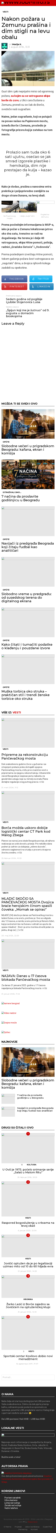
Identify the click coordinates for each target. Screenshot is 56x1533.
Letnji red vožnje (12, 1503)
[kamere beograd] (10, 1003)
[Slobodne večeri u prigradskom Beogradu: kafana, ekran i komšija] (28, 424)
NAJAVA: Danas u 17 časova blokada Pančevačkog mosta (25, 977)
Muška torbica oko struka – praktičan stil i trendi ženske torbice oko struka (25, 695)
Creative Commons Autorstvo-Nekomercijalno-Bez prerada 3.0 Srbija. (27, 1479)
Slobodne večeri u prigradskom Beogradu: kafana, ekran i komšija (27, 449)
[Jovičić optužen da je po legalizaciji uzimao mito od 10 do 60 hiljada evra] (28, 1246)
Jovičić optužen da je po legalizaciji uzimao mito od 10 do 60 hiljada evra (28, 1265)
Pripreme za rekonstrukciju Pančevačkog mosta (24, 756)
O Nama (7, 1527)
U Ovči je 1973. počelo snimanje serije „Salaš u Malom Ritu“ (28, 1171)
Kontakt (34, 1529)
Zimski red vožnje (12, 1505)
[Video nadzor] (8, 1013)
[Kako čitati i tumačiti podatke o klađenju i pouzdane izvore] (28, 622)
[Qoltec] (5, 1032)
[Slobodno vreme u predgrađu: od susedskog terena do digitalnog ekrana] (28, 572)
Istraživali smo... (12, 492)
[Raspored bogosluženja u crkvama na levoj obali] (28, 1199)
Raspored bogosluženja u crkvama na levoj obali (28, 1224)
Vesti (17, 712)
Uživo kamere (10, 1500)
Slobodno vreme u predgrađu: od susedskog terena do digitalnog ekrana (26, 597)
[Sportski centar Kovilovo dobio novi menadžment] (28, 1333)
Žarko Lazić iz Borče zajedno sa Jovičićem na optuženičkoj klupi (28, 1306)
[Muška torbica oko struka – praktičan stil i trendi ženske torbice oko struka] (28, 669)
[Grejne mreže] (9, 1023)
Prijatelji (18, 1527)
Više (41, 782)
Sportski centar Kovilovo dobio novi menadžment (28, 1357)
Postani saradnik (12, 1498)
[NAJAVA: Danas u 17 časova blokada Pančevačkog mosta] (28, 954)
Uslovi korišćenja (32, 1527)
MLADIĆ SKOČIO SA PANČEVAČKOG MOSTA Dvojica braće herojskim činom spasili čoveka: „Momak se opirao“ (27, 904)
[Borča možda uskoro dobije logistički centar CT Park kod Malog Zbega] (28, 806)
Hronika (28, 1299)
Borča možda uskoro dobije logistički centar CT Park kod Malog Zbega (25, 831)
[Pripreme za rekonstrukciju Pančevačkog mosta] (28, 733)
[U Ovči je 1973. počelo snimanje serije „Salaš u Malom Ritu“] (28, 1148)
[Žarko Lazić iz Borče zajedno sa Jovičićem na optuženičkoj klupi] (28, 1286)
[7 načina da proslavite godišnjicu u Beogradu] (28, 474)
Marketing (22, 1529)
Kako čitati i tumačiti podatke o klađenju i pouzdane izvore (26, 646)
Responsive (32, 1522)
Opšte (6, 442)
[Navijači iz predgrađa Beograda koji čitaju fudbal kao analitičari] (28, 521)
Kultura (31, 1165)
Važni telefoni (11, 1508)
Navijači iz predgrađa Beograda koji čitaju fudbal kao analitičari (27, 547)
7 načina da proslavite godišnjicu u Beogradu (20, 498)
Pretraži (52, 1378)
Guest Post (47, 1527)
